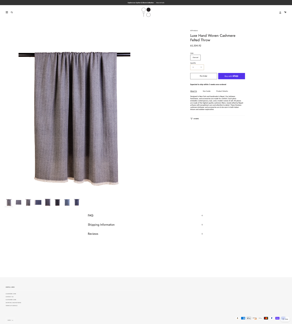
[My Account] (280, 12)
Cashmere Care (11, 294)
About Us (193, 91)
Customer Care (11, 299)
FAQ (90, 215)
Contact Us (9, 296)
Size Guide (206, 91)
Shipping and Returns (13, 302)
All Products (194, 31)
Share (196, 119)
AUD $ (9, 320)
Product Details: (222, 91)
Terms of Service (11, 305)
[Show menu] (7, 12)
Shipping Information (101, 224)
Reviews (93, 234)
